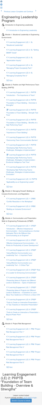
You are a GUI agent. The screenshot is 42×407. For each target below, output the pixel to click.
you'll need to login (30, 397)
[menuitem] (1, 5)
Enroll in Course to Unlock (21, 400)
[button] (1, 2)
